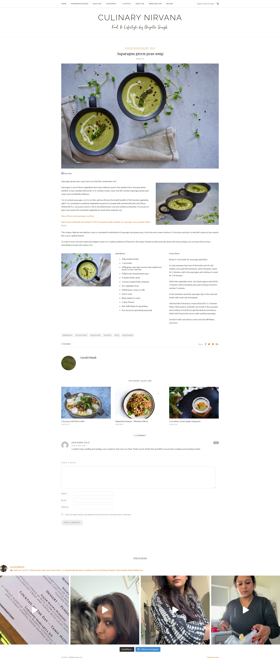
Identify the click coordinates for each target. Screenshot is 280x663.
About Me (139, 4)
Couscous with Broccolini (72, 421)
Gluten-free (81, 335)
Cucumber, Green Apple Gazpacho (185, 421)
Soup (152, 48)
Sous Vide (97, 4)
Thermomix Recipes (79, 4)
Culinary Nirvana (213, 657)
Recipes (169, 4)
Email (64, 500)
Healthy (107, 335)
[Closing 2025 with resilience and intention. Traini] (104, 610)
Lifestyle (127, 4)
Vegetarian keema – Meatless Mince (131, 421)
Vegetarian (128, 335)
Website (64, 507)
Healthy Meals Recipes (137, 48)
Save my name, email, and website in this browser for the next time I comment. (98, 514)
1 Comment (65, 344)
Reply (216, 442)
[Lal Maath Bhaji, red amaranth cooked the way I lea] (175, 610)
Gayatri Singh (88, 357)
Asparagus (67, 335)
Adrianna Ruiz (80, 442)
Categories (111, 4)
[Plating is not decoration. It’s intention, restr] (34, 610)
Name (64, 493)
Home (63, 4)
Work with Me (155, 4)
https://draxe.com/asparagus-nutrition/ (77, 216)
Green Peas (95, 335)
